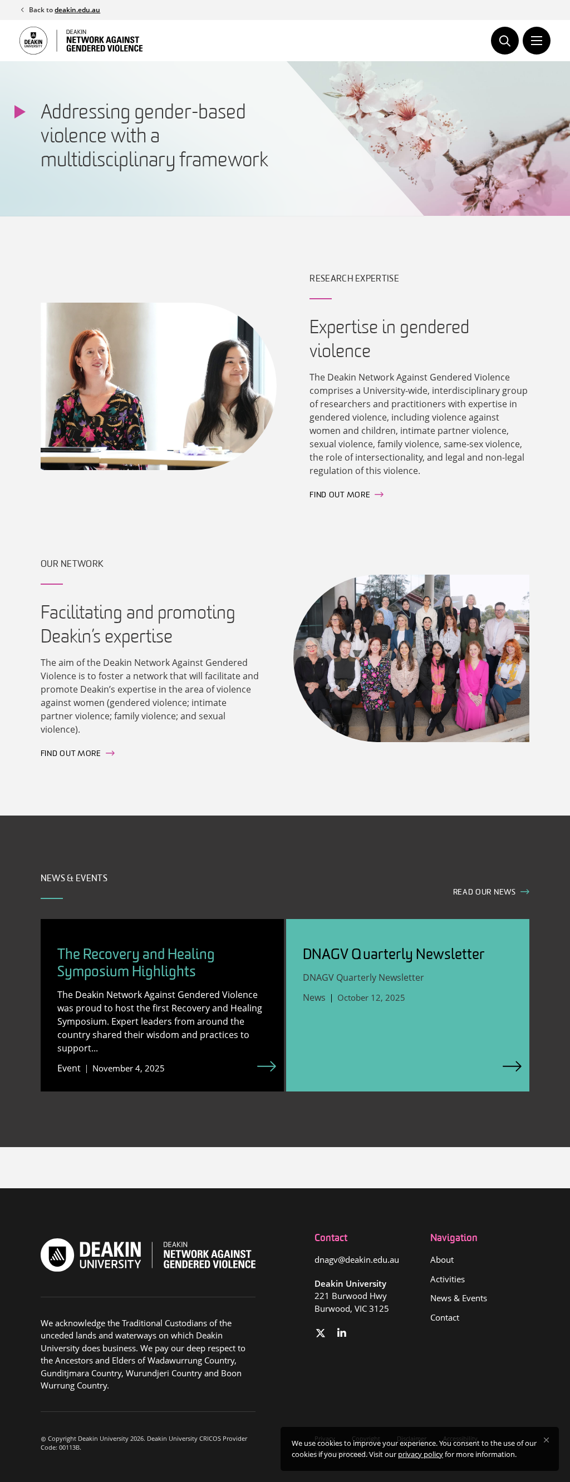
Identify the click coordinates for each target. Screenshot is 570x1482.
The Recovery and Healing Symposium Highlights (136, 964)
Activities (447, 1279)
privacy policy (420, 1454)
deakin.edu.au (77, 9)
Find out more (339, 495)
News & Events (458, 1297)
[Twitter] (321, 1333)
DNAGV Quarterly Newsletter (394, 955)
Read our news (484, 892)
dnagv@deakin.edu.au (357, 1259)
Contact (444, 1317)
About (442, 1259)
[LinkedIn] (341, 1333)
